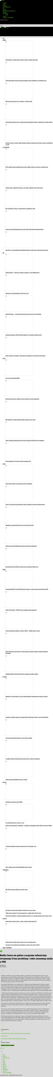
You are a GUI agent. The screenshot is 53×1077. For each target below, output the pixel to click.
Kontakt (4, 12)
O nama (4, 16)
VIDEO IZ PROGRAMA (8, 17)
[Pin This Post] (28, 971)
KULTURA (5, 677)
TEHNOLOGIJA (5, 870)
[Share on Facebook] (28, 969)
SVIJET (4, 9)
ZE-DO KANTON (7, 7)
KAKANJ (5, 5)
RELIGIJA (4, 782)
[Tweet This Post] (28, 970)
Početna (5, 3)
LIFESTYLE (5, 918)
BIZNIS (4, 569)
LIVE (4, 4)
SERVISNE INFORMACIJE (9, 11)
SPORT (4, 464)
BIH (4, 8)
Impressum (5, 13)
